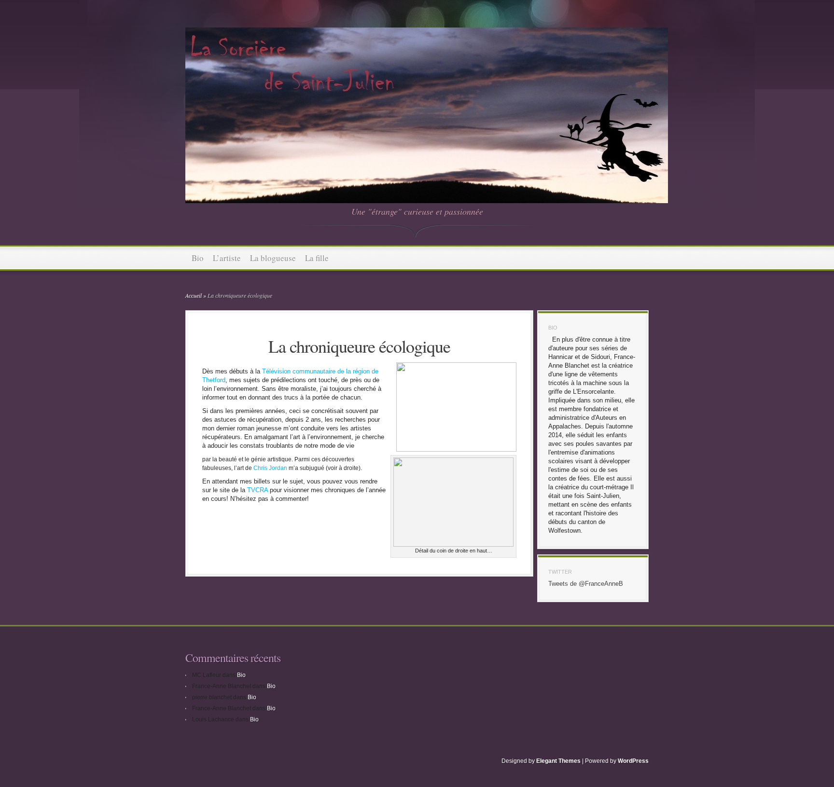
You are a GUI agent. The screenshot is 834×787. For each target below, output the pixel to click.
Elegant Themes (558, 761)
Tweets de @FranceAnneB (585, 583)
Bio (198, 257)
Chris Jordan (270, 468)
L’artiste (227, 257)
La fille (317, 257)
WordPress (633, 761)
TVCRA (258, 490)
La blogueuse (273, 257)
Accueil (193, 295)
